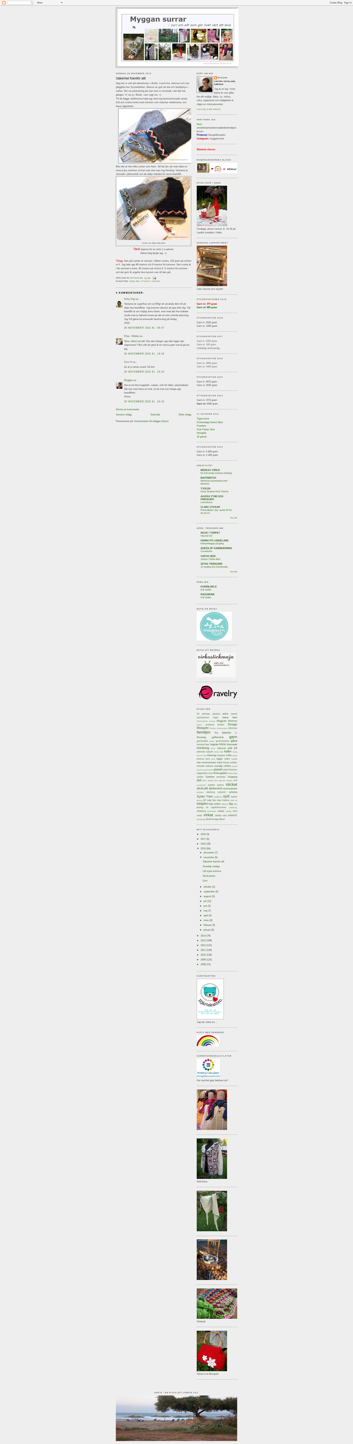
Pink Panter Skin (206, 429)
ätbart (222, 819)
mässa (226, 762)
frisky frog (129, 299)
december (209, 852)
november (209, 857)
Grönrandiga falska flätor (210, 422)
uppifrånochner (218, 807)
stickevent (215, 788)
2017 (203, 839)
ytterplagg (201, 819)
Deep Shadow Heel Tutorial (214, 491)
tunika (217, 803)
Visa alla (233, 518)
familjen (134, 281)
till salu (207, 800)
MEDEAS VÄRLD (210, 470)
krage (234, 755)
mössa (209, 766)
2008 (203, 964)
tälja (235, 804)
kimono (200, 755)
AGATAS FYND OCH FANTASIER (212, 498)
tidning (199, 800)
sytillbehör (218, 797)
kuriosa (200, 759)
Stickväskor (209, 876)
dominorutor (222, 728)
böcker (220, 724)
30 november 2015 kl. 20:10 (144, 371)
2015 (203, 848)
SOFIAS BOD (208, 556)
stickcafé (202, 788)
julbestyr (201, 751)
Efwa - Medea (131, 336)
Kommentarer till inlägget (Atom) (151, 421)
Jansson (221, 748)
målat (219, 762)
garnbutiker (202, 741)
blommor (232, 721)
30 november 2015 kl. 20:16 (144, 401)
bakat (225, 717)
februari (208, 925)
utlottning (201, 811)
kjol (205, 755)
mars (207, 920)
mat (199, 762)
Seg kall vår (206, 536)
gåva (234, 740)
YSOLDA (206, 488)
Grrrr (205, 880)
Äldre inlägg (185, 414)
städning (210, 792)
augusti (208, 896)
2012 (203, 945)
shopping (232, 776)
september (209, 891)
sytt (226, 796)
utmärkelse (211, 811)
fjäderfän (226, 732)
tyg (231, 803)
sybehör (222, 792)
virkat (208, 815)
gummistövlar (222, 741)
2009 (203, 959)
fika (216, 732)
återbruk (210, 819)
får (236, 733)
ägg (216, 819)
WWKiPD (232, 815)
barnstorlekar (202, 721)
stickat (145, 281)
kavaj (235, 752)
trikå (232, 800)
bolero (199, 725)
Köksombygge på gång (212, 543)
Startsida (155, 414)
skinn (204, 780)
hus (207, 744)
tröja (210, 803)
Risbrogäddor (220, 773)
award (234, 714)
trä (236, 800)
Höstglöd (201, 433)
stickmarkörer (230, 788)
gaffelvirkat (218, 737)
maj (206, 910)
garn (233, 737)
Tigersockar (203, 418)
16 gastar (202, 436)
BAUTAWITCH (208, 477)
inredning (203, 747)
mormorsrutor (209, 762)
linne (213, 759)
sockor (211, 785)
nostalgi (218, 766)
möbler (233, 762)
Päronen (233, 769)
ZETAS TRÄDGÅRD (211, 563)
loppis (220, 758)
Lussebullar (206, 551)
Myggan (128, 380)
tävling (200, 807)
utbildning (233, 807)
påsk (225, 769)
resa (210, 773)
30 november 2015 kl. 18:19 (144, 353)
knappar (221, 755)
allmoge (206, 714)
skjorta (210, 780)
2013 (203, 940)
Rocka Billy (232, 773)
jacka (213, 748)
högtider (214, 744)
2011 (203, 950)
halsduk (201, 744)
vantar (155, 281)
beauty (212, 721)
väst (225, 815)
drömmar (232, 728)
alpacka (216, 714)
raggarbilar (202, 773)
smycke (229, 780)
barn (235, 717)
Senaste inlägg (124, 414)
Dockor (213, 728)
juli (205, 901)
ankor (225, 713)
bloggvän (221, 721)
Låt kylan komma (212, 871)
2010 (203, 954)
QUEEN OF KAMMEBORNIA (216, 548)
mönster (201, 766)
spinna (220, 785)
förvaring (201, 737)
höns (222, 744)
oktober (208, 886)
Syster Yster (205, 796)
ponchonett (208, 770)
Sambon (210, 776)
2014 (203, 935)
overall (234, 766)
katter (227, 751)
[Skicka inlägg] (154, 278)
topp (219, 800)
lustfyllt (234, 759)
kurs (208, 759)
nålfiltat (227, 766)
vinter (199, 815)
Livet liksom (206, 502)
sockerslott (201, 785)
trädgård (202, 803)
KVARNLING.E (209, 586)
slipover (222, 780)
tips (214, 800)
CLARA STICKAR (210, 507)
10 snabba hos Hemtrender (214, 567)
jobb (230, 748)
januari (207, 929)
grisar (212, 741)
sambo (200, 777)
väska (218, 815)
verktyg (228, 811)
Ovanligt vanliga (211, 866)
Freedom (201, 425)
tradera (225, 800)
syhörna (233, 792)
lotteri (227, 759)
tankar (234, 796)
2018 (203, 834)
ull (207, 807)
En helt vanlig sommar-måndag (216, 473)
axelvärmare (203, 717)
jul (235, 747)
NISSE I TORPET (210, 532)
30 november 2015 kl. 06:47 (144, 327)
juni (206, 905)
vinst (235, 811)
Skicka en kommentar (127, 409)
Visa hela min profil (209, 109)
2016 (203, 843)
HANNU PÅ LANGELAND (214, 540)
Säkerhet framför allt (213, 861)
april (206, 915)
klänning (211, 755)
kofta (228, 755)
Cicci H (128, 362)
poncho (200, 770)
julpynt (209, 751)
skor (216, 780)
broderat (210, 724)
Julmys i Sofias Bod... (211, 559)
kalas (216, 752)
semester (221, 777)
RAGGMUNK (208, 594)
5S (198, 714)
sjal (199, 780)
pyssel (218, 769)
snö (235, 780)
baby (215, 717)
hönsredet (232, 744)
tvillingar (224, 804)
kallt (221, 752)
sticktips (200, 792)
